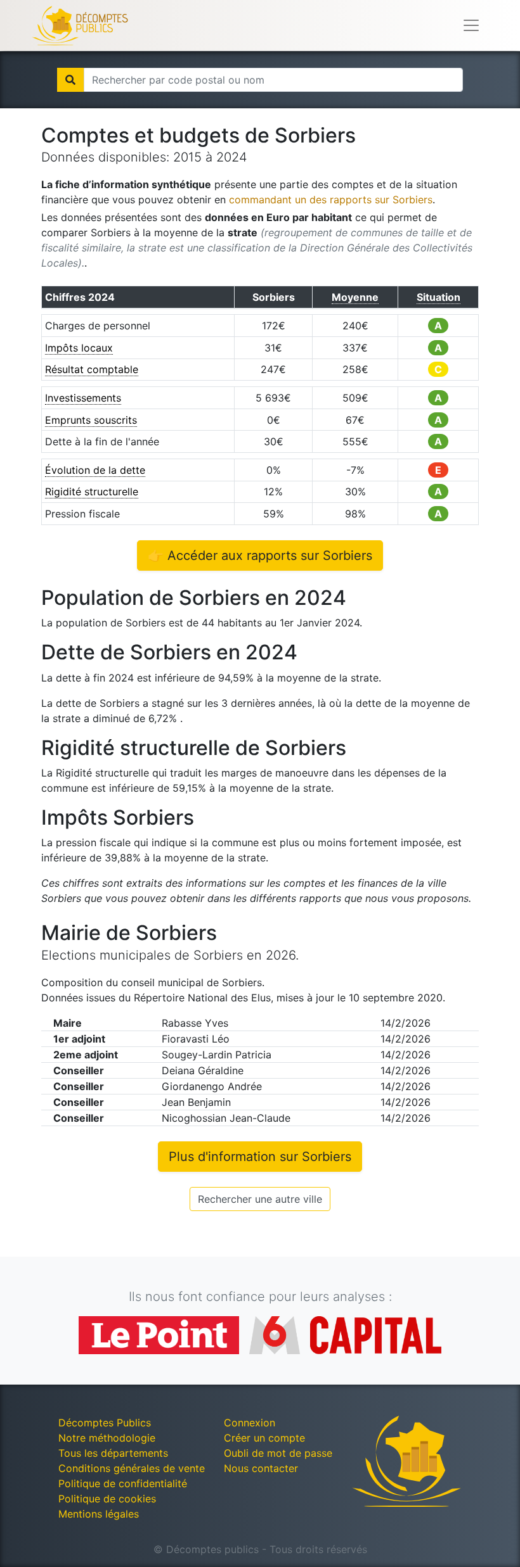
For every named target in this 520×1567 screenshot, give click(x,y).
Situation (438, 297)
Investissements (83, 397)
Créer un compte (264, 1437)
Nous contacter (261, 1468)
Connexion (249, 1422)
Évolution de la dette (95, 470)
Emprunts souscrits (91, 420)
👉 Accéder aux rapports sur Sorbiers (260, 555)
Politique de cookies (107, 1498)
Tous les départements (113, 1453)
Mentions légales (98, 1513)
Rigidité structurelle (91, 491)
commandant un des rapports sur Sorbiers (330, 199)
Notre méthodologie (106, 1437)
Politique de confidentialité (122, 1483)
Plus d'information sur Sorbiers (260, 1156)
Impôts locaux (79, 347)
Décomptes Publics (104, 1422)
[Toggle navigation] (471, 25)
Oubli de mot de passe (278, 1453)
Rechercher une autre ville (260, 1199)
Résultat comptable (91, 369)
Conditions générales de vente (131, 1468)
